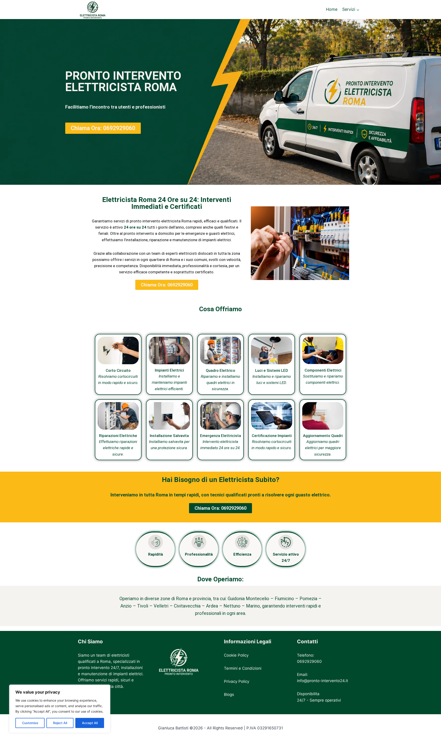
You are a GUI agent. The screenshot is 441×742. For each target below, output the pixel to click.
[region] (59, 709)
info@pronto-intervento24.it (322, 680)
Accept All (90, 723)
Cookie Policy (236, 655)
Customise (30, 723)
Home (331, 9)
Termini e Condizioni (242, 668)
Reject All (60, 723)
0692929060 (309, 661)
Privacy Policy (236, 681)
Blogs (229, 694)
